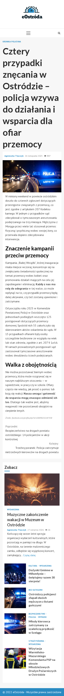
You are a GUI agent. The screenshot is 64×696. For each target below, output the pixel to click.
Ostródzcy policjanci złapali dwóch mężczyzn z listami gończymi (15, 598)
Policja (32, 617)
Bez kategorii (35, 590)
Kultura (33, 566)
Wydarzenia (13, 510)
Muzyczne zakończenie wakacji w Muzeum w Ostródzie (32, 489)
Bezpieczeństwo (37, 614)
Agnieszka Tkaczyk (14, 155)
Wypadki (42, 617)
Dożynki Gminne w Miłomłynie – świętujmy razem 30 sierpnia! (15, 573)
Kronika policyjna (12, 42)
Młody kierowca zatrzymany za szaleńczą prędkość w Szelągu (15, 623)
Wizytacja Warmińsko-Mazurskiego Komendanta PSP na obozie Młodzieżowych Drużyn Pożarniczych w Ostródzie (15, 658)
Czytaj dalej (29, 555)
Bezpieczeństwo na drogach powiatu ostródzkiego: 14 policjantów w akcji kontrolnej (27, 433)
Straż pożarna (37, 641)
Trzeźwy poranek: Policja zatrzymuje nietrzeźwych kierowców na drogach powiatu (32, 448)
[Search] (59, 33)
